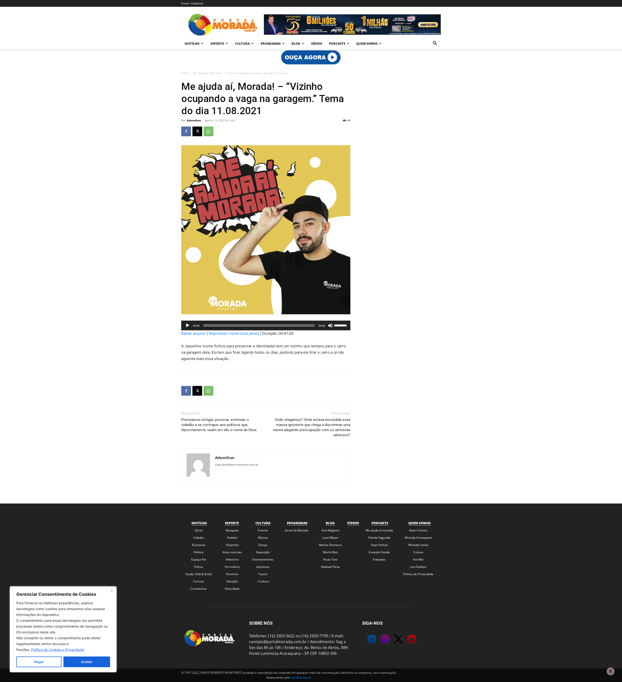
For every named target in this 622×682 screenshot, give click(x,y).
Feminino (232, 574)
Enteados (379, 559)
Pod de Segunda (379, 538)
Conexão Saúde (379, 552)
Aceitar (86, 662)
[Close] (111, 590)
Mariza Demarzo (330, 545)
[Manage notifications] (610, 671)
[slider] (341, 325)
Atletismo (232, 559)
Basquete (232, 530)
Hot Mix (418, 559)
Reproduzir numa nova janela (234, 333)
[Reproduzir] (187, 325)
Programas (271, 43)
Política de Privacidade (418, 574)
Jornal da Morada (296, 530)
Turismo (198, 581)
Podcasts (337, 43)
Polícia (198, 567)
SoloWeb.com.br (301, 677)
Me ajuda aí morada (379, 530)
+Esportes (232, 545)
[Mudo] (330, 325)
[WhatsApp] (208, 131)
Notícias (192, 43)
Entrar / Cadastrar (192, 3)
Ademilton (194, 120)
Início (184, 73)
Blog (296, 43)
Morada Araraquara (418, 538)
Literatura (262, 567)
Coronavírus (198, 589)
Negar (39, 662)
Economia (198, 545)
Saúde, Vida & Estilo (198, 574)
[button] (435, 43)
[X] (197, 131)
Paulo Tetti (330, 559)
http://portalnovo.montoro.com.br (236, 464)
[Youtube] (407, 639)
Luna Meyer (330, 538)
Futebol (232, 538)
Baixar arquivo (193, 333)
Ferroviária (232, 567)
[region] (63, 629)
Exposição (263, 552)
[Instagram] (380, 639)
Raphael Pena (330, 567)
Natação (232, 581)
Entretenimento (262, 559)
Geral (198, 530)
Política (198, 552)
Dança (263, 545)
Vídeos (316, 43)
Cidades (198, 538)
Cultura (242, 43)
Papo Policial (379, 545)
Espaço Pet (198, 559)
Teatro (262, 574)
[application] (265, 325)
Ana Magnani (330, 530)
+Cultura (263, 581)
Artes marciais (232, 552)
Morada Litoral (418, 545)
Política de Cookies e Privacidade (57, 650)
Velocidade (232, 589)
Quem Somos (367, 43)
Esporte (217, 43)
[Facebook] (186, 131)
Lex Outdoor (418, 567)
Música (263, 538)
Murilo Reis (330, 552)
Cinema (263, 530)
